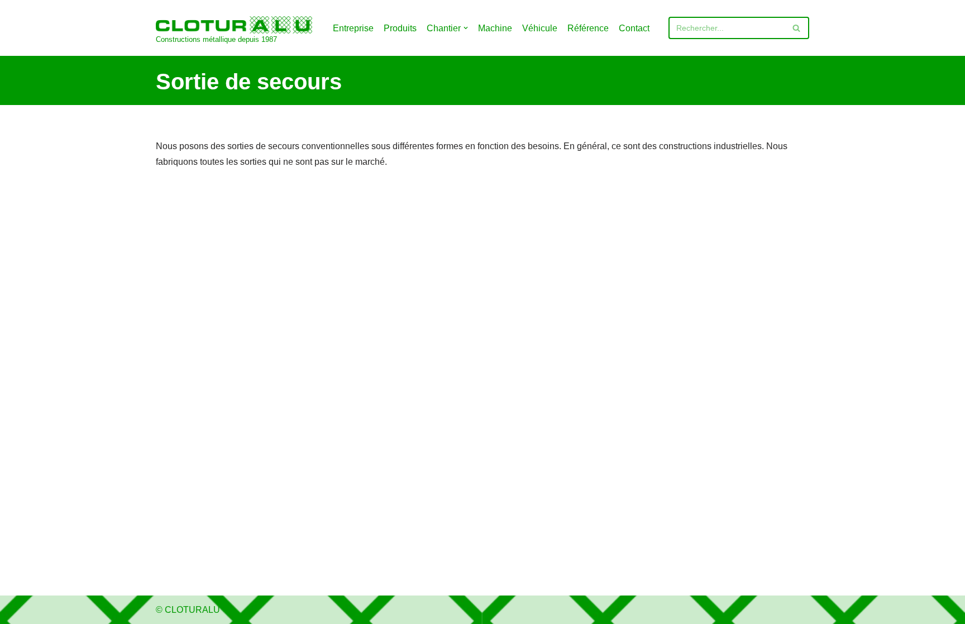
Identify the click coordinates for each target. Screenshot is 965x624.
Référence (588, 28)
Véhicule (539, 28)
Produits (400, 28)
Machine (495, 28)
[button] (466, 28)
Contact (634, 28)
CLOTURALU (192, 610)
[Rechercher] (796, 28)
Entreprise (353, 28)
